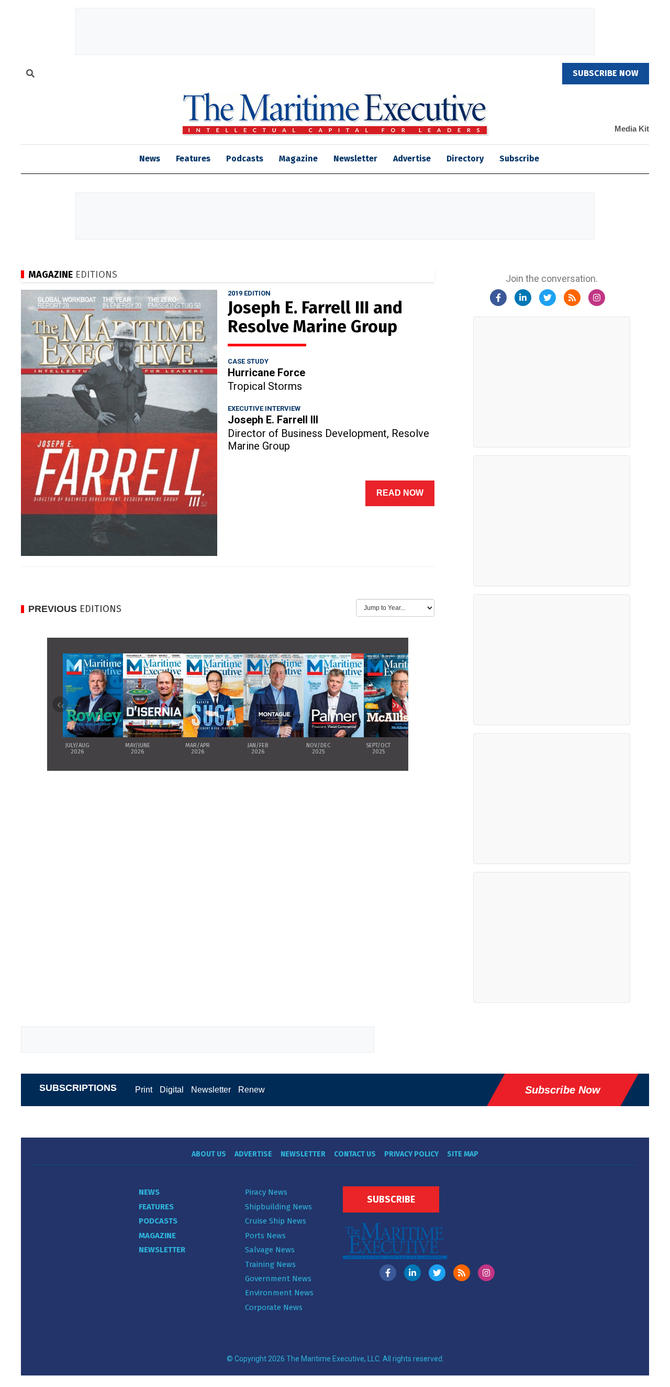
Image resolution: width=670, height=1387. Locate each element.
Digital (172, 1089)
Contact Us (355, 1154)
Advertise (412, 158)
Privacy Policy (411, 1154)
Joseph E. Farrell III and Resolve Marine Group (315, 317)
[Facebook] (498, 297)
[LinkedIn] (523, 297)
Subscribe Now (562, 1090)
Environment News (279, 1292)
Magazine (298, 158)
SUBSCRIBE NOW (606, 73)
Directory (465, 158)
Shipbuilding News (278, 1206)
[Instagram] (596, 297)
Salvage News (270, 1249)
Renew (251, 1089)
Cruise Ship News (275, 1221)
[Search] (30, 74)
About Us (209, 1154)
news (149, 158)
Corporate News (274, 1307)
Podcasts (244, 158)
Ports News (265, 1235)
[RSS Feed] (572, 297)
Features (193, 158)
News (149, 1192)
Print (143, 1089)
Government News (278, 1278)
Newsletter (355, 158)
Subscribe (519, 158)
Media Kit (632, 128)
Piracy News (266, 1192)
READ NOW (399, 492)
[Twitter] (547, 297)
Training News (270, 1264)
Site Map (462, 1154)
